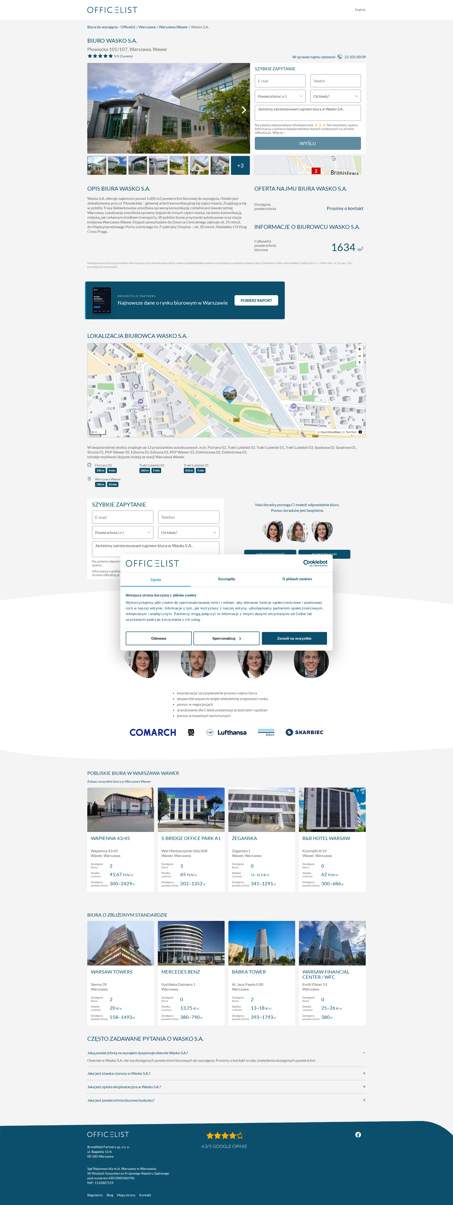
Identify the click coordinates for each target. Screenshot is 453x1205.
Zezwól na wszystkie (294, 638)
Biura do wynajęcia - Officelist (111, 27)
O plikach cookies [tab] (297, 579)
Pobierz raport (256, 300)
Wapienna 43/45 (110, 838)
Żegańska (244, 838)
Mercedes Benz (180, 971)
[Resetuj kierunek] (359, 362)
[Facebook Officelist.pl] (358, 1135)
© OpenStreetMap (329, 432)
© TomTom (350, 432)
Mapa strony (126, 1195)
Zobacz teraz (120, 883)
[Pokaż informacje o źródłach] (360, 432)
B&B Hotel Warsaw (326, 838)
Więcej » (279, 132)
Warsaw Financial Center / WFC (325, 974)
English (360, 10)
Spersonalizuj (223, 638)
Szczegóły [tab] (226, 579)
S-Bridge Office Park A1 (191, 838)
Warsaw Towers (112, 971)
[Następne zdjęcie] (244, 110)
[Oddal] (359, 356)
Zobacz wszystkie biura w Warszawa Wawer (119, 781)
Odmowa (158, 638)
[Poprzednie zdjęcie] (93, 110)
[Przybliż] (359, 349)
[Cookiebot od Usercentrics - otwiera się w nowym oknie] (306, 563)
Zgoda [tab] (156, 580)
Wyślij (308, 143)
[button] (226, 390)
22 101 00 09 (355, 57)
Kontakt (145, 1195)
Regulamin (95, 1195)
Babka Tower (249, 971)
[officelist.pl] (108, 1134)
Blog (110, 1195)
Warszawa (147, 27)
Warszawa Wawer (173, 27)
